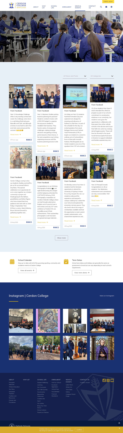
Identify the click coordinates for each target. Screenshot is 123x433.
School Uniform (41, 410)
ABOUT (35, 7)
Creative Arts (41, 398)
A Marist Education (14, 387)
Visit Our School (56, 382)
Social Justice (41, 392)
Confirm (79, 430)
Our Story (11, 389)
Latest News (69, 385)
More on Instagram (107, 296)
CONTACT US (92, 7)
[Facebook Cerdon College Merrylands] (104, 380)
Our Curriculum (41, 387)
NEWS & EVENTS (78, 7)
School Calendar (25, 260)
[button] (75, 76)
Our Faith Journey (42, 389)
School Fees (55, 389)
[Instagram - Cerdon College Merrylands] (108, 380)
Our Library (40, 403)
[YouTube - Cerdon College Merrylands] (112, 380)
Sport (39, 401)
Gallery (68, 392)
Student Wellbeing (42, 382)
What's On (69, 387)
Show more (61, 238)
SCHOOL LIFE (54, 7)
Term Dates (77, 260)
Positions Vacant (85, 382)
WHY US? (44, 7)
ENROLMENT (66, 7)
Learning (39, 385)
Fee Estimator (55, 391)
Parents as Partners (43, 412)
